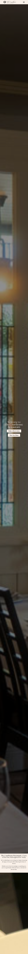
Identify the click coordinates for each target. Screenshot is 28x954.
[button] (24, 2)
